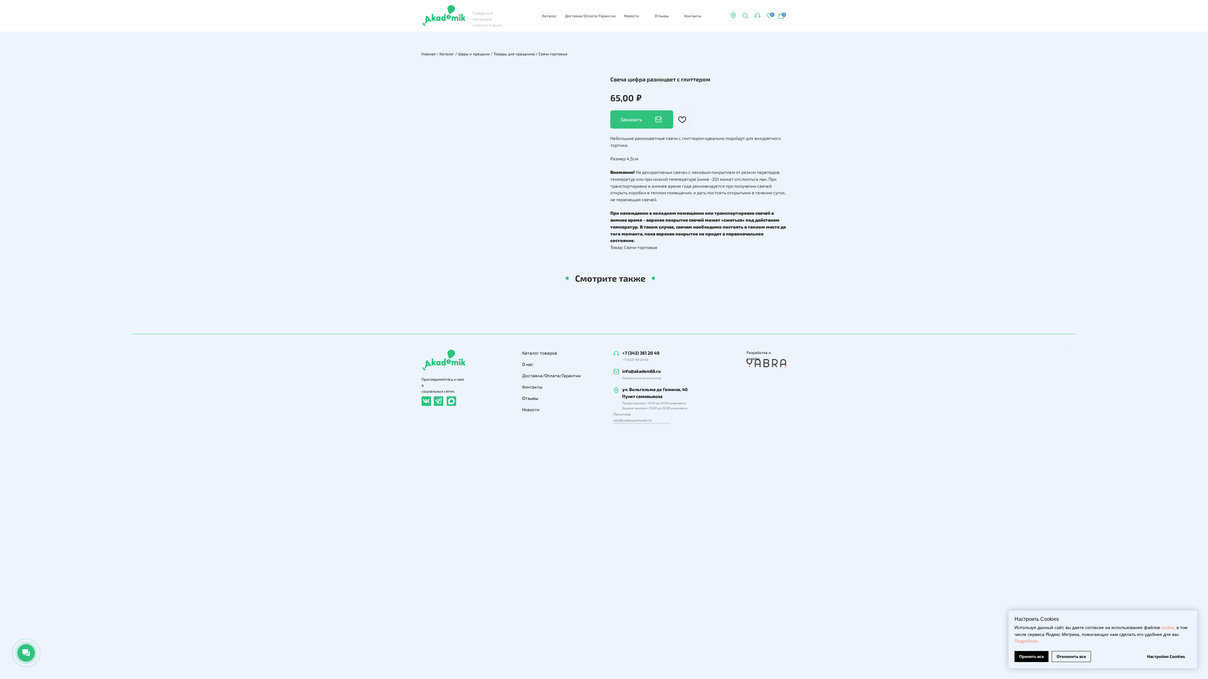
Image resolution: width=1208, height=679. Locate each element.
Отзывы (662, 16)
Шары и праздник (474, 54)
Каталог (549, 16)
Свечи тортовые (553, 54)
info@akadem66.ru (641, 371)
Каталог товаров (539, 353)
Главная (428, 54)
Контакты (693, 16)
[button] (757, 15)
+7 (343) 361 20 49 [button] (640, 353)
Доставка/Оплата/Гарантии (590, 16)
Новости (631, 16)
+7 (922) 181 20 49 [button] (635, 360)
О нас (527, 364)
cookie (1167, 627)
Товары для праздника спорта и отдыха (487, 19)
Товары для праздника (514, 54)
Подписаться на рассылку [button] (641, 378)
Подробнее (1026, 640)
